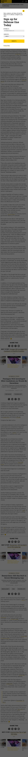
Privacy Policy (7, 45)
